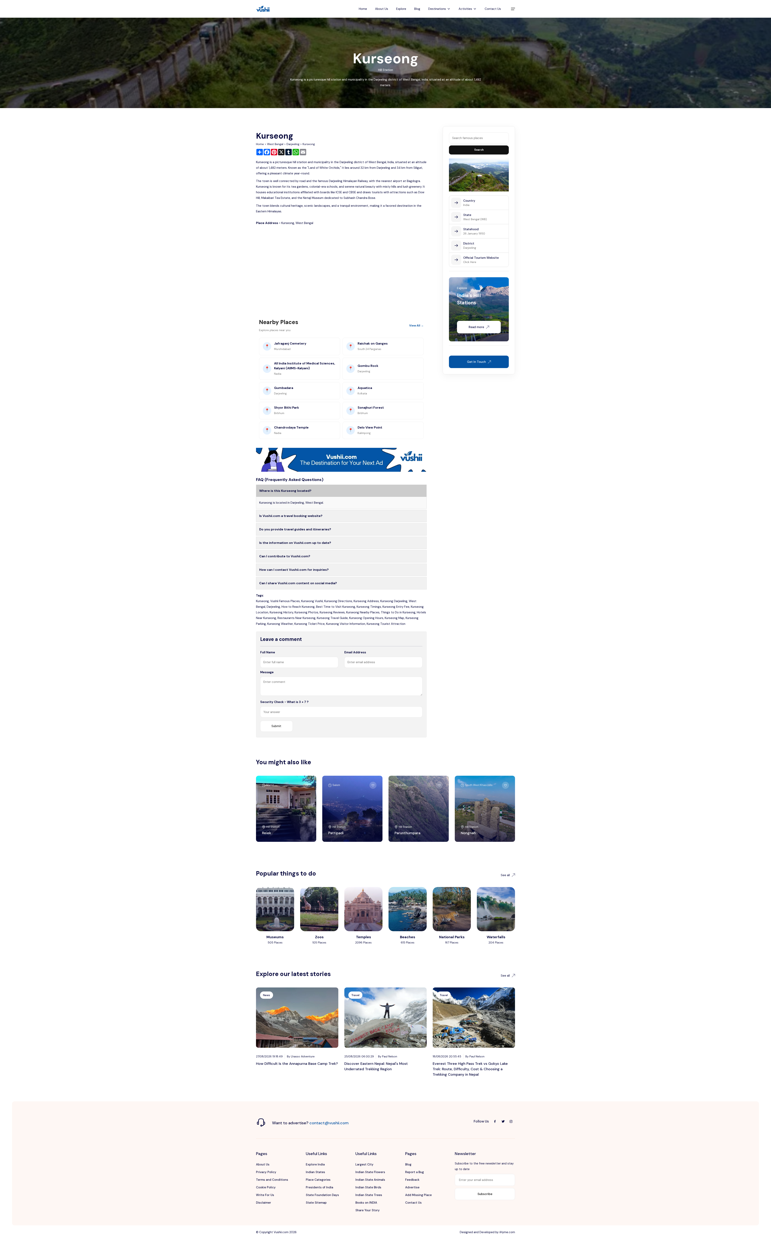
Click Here (469, 262)
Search (479, 149)
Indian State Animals (370, 1180)
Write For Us (265, 1195)
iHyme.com (507, 1232)
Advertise (412, 1187)
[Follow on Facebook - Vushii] (495, 1121)
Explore (401, 9)
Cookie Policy (266, 1187)
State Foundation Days (322, 1195)
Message (267, 672)
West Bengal (275, 144)
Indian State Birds (368, 1187)
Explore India (315, 1164)
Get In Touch (476, 362)
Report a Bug (414, 1172)
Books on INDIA (366, 1203)
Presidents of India (319, 1187)
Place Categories (318, 1180)
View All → (416, 325)
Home (363, 9)
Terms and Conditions (272, 1180)
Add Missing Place (418, 1195)
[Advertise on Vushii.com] (341, 459)
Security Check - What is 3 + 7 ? (284, 702)
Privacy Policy (266, 1172)
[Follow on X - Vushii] (503, 1121)
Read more (476, 327)
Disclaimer (263, 1203)
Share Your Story (367, 1210)
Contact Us (493, 9)
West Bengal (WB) (475, 219)
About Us (381, 9)
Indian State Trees (368, 1195)
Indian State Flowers (370, 1172)
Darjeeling (293, 144)
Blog (417, 9)
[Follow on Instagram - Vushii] (511, 1121)
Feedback (412, 1180)
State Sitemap (316, 1203)
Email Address (355, 652)
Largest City (364, 1164)
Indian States (315, 1172)
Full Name (267, 652)
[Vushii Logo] (263, 9)
